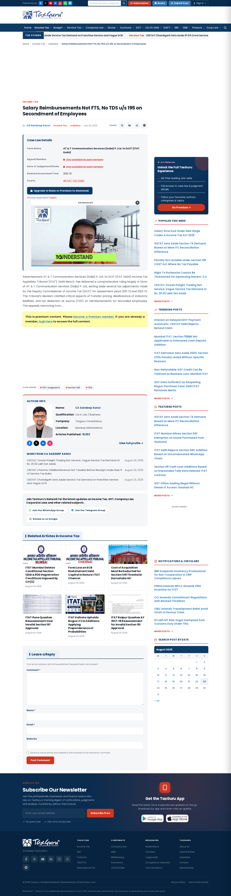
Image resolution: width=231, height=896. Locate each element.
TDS (90, 387)
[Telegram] (70, 3)
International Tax (86, 867)
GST (138, 27)
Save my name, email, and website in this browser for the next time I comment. (70, 752)
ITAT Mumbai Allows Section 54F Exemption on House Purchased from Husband (179, 438)
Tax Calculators (153, 867)
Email (31, 724)
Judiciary (53, 43)
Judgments (151, 857)
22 (196, 681)
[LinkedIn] (55, 3)
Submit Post (181, 3)
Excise (112, 27)
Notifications (152, 846)
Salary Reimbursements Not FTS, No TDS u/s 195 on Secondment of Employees (82, 111)
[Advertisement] (115, 72)
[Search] (124, 3)
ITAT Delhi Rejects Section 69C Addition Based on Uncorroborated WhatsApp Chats (180, 454)
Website (32, 738)
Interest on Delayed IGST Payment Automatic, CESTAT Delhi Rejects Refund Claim (177, 324)
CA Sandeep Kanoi (38, 125)
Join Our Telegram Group (90, 510)
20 (181, 681)
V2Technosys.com (86, 882)
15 (196, 675)
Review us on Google (45, 519)
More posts (162, 301)
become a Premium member (93, 317)
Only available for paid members (84, 159)
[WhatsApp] (65, 3)
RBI (176, 27)
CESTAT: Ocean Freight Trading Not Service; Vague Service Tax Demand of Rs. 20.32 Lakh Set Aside (73, 462)
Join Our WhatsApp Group (48, 510)
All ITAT (67, 180)
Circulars (150, 851)
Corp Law (212, 27)
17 (158, 681)
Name (31, 710)
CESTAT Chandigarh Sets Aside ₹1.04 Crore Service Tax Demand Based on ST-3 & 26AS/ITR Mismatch (159, 35)
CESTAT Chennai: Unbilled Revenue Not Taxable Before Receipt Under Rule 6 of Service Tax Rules (74, 471)
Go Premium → (181, 207)
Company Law (94, 27)
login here (46, 321)
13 (181, 675)
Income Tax (41, 27)
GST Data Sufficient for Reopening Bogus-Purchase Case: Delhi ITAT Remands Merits (177, 386)
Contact (184, 862)
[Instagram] (60, 3)
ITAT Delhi (78, 180)
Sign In (200, 3)
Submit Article (187, 851)
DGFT (167, 27)
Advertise (185, 857)
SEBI (185, 27)
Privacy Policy (178, 882)
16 (204, 675)
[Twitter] (36, 443)
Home (27, 27)
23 (204, 681)
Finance (197, 27)
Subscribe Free (100, 813)
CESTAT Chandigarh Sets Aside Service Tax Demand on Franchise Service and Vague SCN (72, 481)
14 (189, 675)
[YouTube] (51, 3)
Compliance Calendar (157, 862)
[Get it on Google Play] (152, 818)
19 (173, 681)
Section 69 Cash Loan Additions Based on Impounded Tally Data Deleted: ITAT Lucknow (180, 471)
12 (173, 675)
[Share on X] (122, 125)
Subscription (141, 3)
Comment (33, 670)
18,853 (86, 434)
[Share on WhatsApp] (137, 125)
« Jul (157, 700)
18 (166, 681)
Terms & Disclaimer (198, 882)
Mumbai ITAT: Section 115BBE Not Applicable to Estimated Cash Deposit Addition (180, 341)
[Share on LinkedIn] (129, 125)
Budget (58, 27)
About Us (184, 846)
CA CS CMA (152, 27)
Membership (187, 867)
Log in (53, 197)
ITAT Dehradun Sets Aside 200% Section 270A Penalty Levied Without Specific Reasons (181, 357)
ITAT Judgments (51, 387)
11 (166, 675)
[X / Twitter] (46, 3)
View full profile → (131, 443)
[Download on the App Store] (177, 818)
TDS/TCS (81, 862)
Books (161, 3)
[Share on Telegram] (144, 125)
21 (189, 681)
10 (158, 675)
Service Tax (74, 27)
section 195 (74, 387)
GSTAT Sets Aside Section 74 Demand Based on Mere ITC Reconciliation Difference (180, 248)
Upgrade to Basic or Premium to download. (61, 190)
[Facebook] (41, 3)
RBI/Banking (117, 857)
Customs (125, 27)
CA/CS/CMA (117, 867)
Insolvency (117, 862)
